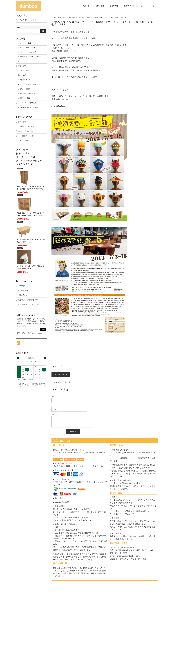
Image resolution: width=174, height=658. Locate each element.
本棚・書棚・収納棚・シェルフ (30, 56)
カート (143, 6)
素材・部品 (22, 75)
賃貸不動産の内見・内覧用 (28, 107)
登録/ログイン (129, 6)
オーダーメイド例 (25, 157)
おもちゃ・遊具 (23, 71)
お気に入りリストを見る (27, 20)
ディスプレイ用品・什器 (27, 84)
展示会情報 (72, 17)
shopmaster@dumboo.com (128, 556)
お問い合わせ (23, 295)
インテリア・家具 (24, 43)
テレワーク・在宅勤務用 (27, 103)
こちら (62, 106)
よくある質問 (23, 290)
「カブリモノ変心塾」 (87, 96)
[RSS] (18, 343)
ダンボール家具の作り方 (29, 160)
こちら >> (38, 333)
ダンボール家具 (63, 77)
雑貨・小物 (22, 66)
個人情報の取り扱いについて (28, 304)
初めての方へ (115, 6)
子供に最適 (22, 122)
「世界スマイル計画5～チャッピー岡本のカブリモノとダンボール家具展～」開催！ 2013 (102, 23)
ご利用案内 (22, 286)
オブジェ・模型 (25, 98)
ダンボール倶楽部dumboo (58, 17)
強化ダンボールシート (27, 80)
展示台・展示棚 (25, 89)
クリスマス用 (23, 140)
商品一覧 (86, 6)
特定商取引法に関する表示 (28, 300)
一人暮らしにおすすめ (26, 126)
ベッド (22, 61)
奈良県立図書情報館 (69, 38)
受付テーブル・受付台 (27, 93)
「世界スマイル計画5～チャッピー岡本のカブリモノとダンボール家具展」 (83, 45)
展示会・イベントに (25, 131)
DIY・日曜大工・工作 (26, 136)
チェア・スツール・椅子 (28, 52)
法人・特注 (100, 6)
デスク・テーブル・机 (27, 48)
